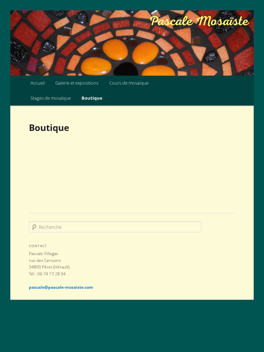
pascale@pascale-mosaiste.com (61, 287)
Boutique (91, 98)
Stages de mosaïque (51, 98)
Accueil (38, 83)
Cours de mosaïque (128, 83)
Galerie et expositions (76, 83)
